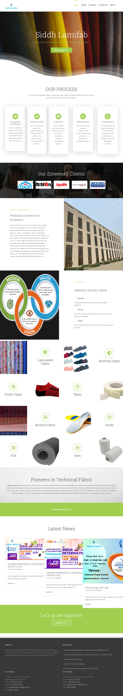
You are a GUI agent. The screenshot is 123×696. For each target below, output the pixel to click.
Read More (10, 583)
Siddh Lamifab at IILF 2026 (97, 587)
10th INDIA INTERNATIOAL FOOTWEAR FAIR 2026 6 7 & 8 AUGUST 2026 (88, 655)
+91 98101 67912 (16, 685)
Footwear (19, 569)
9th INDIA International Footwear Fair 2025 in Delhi (81, 668)
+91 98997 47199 (74, 682)
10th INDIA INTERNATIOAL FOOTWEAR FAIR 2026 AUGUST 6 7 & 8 (86, 650)
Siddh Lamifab (13, 690)
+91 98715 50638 (74, 679)
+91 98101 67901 (16, 682)
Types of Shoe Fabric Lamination (74, 664)
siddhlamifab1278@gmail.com (20, 687)
